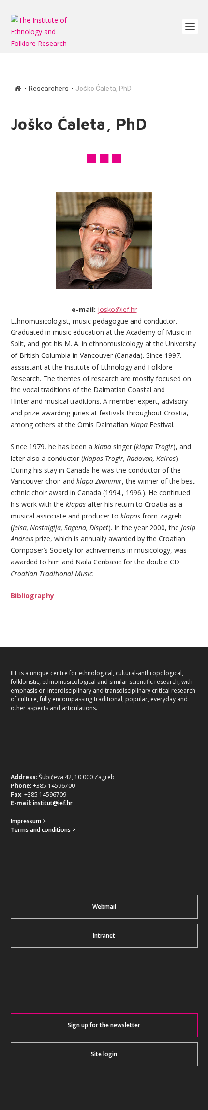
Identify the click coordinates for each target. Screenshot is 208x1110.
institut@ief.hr (53, 803)
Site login (104, 1054)
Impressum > (28, 821)
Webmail (104, 907)
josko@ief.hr (117, 309)
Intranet (104, 936)
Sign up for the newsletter (104, 1025)
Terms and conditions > (43, 830)
